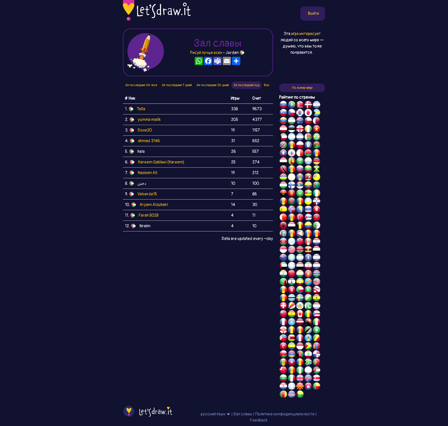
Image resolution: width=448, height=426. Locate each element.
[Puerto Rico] (316, 314)
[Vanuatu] (316, 145)
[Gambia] (316, 274)
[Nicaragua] (300, 137)
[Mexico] (316, 322)
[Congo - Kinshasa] (308, 282)
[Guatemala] (292, 242)
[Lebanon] (308, 354)
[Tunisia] (316, 209)
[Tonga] (283, 370)
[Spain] (283, 209)
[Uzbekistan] (292, 121)
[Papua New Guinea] (308, 322)
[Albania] (283, 226)
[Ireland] (316, 193)
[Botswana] (292, 298)
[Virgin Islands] (300, 306)
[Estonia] (292, 129)
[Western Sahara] (316, 153)
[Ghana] (316, 298)
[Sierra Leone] (300, 258)
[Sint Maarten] (300, 201)
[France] (283, 322)
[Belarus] (308, 153)
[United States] (292, 250)
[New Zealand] (283, 258)
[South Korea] (300, 113)
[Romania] (292, 330)
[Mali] (308, 314)
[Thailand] (308, 209)
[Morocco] (316, 218)
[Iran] (308, 266)
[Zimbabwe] (292, 338)
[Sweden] (300, 298)
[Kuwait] (283, 137)
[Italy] (292, 378)
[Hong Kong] (292, 290)
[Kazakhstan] (292, 258)
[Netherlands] (316, 266)
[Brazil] (316, 137)
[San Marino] (308, 161)
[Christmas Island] (292, 105)
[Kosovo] (283, 290)
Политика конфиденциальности (284, 414)
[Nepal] (316, 290)
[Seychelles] (292, 306)
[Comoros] (300, 290)
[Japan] (308, 113)
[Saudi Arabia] (300, 161)
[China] (292, 274)
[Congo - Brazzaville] (316, 338)
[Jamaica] (316, 169)
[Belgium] (300, 226)
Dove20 (145, 130)
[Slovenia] (283, 113)
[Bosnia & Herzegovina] (300, 209)
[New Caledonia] (300, 338)
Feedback (259, 420)
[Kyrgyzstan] (292, 193)
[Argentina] (292, 137)
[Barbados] (300, 177)
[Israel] (308, 370)
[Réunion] (283, 201)
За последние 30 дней (213, 85)
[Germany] (316, 161)
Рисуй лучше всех (206, 52)
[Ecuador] (308, 185)
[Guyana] (308, 346)
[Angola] (283, 193)
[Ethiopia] (300, 282)
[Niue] (316, 177)
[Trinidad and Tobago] (283, 169)
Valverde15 (147, 194)
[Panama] (316, 354)
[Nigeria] (300, 370)
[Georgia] (300, 129)
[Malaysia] (316, 282)
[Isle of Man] (283, 346)
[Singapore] (283, 250)
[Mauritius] (283, 177)
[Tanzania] (308, 330)
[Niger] (300, 274)
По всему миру (302, 88)
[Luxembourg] (316, 306)
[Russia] (283, 105)
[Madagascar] (308, 137)
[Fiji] (292, 322)
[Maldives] (308, 290)
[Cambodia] (308, 386)
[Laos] (283, 153)
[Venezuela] (283, 121)
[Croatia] (283, 386)
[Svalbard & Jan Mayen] (292, 169)
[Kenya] (300, 250)
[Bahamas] (316, 113)
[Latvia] (300, 322)
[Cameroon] (283, 394)
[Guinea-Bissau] (300, 394)
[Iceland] (308, 378)
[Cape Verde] (292, 394)
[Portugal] (316, 362)
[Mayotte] (292, 153)
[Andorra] (300, 362)
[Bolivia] (292, 314)
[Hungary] (283, 185)
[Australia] (300, 121)
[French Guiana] (316, 234)
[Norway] (292, 209)
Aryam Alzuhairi (153, 204)
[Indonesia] (300, 346)
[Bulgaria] (283, 378)
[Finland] (292, 185)
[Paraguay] (316, 242)
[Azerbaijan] (283, 242)
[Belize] (308, 145)
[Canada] (300, 314)
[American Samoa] (300, 234)
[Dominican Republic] (316, 201)
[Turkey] (300, 218)
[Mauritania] (300, 193)
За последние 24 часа (141, 85)
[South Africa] (308, 362)
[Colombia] (308, 226)
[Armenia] (292, 354)
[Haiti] (292, 362)
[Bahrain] (283, 218)
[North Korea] (300, 105)
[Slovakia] (300, 169)
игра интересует (306, 33)
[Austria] (283, 129)
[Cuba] (308, 218)
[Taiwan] (283, 314)
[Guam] (308, 258)
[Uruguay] (292, 266)
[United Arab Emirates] (283, 266)
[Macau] (316, 330)
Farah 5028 (148, 215)
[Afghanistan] (300, 354)
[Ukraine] (308, 201)
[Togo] (308, 193)
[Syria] (292, 226)
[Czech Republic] (292, 113)
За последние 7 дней (177, 85)
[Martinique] (283, 298)
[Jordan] (316, 370)
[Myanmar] (300, 242)
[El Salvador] (316, 105)
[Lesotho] (292, 282)
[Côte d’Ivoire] (308, 129)
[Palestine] (292, 218)
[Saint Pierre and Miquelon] (283, 234)
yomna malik (149, 119)
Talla (141, 109)
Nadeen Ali (147, 172)
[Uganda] (308, 250)
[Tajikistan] (292, 145)
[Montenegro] (308, 274)
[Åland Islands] (308, 234)
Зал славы (242, 414)
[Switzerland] (283, 306)
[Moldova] (283, 362)
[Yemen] (316, 250)
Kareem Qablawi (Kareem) (161, 162)
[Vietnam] (316, 129)
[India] (283, 274)
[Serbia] (300, 185)
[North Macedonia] (300, 386)
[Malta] (300, 153)
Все (266, 85)
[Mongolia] (316, 346)
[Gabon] (292, 346)
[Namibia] (283, 145)
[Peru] (308, 242)
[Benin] (316, 386)
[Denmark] (308, 105)
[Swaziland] (308, 177)
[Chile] (308, 121)
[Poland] (300, 145)
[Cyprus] (292, 177)
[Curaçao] (300, 330)
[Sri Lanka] (292, 161)
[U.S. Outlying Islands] (292, 370)
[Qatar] (316, 121)
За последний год (246, 85)
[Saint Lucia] (308, 338)
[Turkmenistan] (316, 185)
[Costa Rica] (316, 378)
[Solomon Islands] (308, 298)
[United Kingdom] (300, 378)
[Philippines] (283, 338)
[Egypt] (283, 161)
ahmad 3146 (149, 140)
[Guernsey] (283, 330)
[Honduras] (316, 258)
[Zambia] (283, 282)
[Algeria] (316, 226)
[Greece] (292, 386)
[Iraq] (300, 266)
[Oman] (283, 354)
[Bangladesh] (292, 201)
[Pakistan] (308, 306)
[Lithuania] (308, 169)
